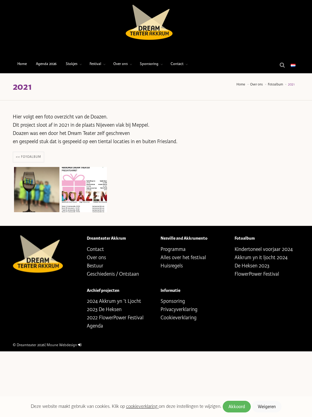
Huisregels (172, 266)
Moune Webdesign (62, 345)
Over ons (120, 64)
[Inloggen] (79, 345)
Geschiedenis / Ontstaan (113, 274)
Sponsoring (149, 64)
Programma (173, 249)
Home (22, 64)
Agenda (95, 326)
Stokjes (71, 64)
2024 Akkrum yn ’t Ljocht (114, 301)
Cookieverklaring (179, 317)
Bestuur (95, 266)
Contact (177, 64)
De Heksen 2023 (252, 266)
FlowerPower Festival (257, 274)
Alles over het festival (183, 257)
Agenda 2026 (46, 64)
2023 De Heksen (104, 309)
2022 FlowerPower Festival (115, 317)
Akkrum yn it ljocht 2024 (261, 257)
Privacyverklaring (179, 309)
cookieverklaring (142, 406)
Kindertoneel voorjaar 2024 (264, 249)
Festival (95, 64)
